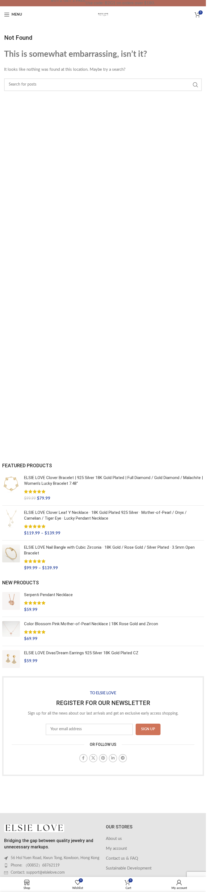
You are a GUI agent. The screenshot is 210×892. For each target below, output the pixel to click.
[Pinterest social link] (103, 758)
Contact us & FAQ (122, 858)
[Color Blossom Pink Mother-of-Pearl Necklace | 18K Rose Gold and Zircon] (11, 631)
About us (114, 839)
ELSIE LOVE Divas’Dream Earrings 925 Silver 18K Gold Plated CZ (81, 652)
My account (116, 848)
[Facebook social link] (83, 758)
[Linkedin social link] (113, 758)
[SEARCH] (195, 84)
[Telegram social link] (123, 758)
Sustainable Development (128, 868)
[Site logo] (103, 14)
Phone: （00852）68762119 (35, 865)
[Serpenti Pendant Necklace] (11, 602)
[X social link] (93, 758)
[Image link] (34, 828)
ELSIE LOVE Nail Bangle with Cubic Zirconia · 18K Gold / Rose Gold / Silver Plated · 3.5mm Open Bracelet (109, 550)
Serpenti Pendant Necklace (48, 594)
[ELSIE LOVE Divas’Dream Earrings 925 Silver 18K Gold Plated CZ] (11, 659)
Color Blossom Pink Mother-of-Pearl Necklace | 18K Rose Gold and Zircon (91, 623)
